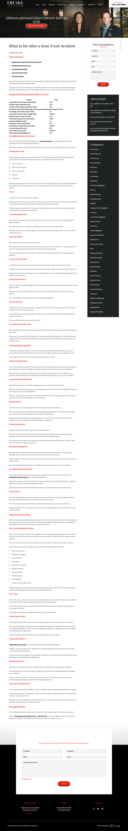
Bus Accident (94, 172)
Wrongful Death (95, 307)
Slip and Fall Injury (95, 276)
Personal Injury (94, 262)
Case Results (81, 4)
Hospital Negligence (96, 230)
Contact (100, 4)
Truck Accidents (95, 285)
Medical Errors (94, 239)
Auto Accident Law (95, 154)
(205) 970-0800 (118, 4)
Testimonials (91, 4)
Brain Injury (93, 167)
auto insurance (94, 158)
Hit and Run (93, 226)
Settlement (93, 271)
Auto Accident (94, 149)
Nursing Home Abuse (96, 253)
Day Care (93, 190)
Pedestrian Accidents (96, 257)
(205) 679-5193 (42, 716)
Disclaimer (35, 825)
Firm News (93, 212)
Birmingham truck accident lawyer (25, 716)
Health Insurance (95, 221)
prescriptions (13, 477)
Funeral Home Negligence (98, 217)
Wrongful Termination (96, 312)
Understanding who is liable (17, 644)
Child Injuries (94, 181)
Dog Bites (93, 203)
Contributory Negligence (97, 185)
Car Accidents (94, 176)
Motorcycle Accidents (96, 244)
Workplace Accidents (96, 303)
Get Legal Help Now (18, 76)
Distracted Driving (95, 199)
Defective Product (95, 194)
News (92, 248)
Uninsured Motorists (96, 289)
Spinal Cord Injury (95, 280)
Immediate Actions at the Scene (21, 65)
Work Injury (93, 294)
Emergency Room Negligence (99, 208)
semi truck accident (46, 141)
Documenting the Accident (20, 69)
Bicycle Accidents (95, 163)
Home (37, 4)
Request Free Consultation (36, 26)
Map (30, 813)
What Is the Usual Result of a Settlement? (102, 117)
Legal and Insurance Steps (19, 73)
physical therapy (23, 477)
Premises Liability (95, 266)
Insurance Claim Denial (97, 235)
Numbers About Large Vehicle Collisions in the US (26, 62)
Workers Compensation (97, 298)
